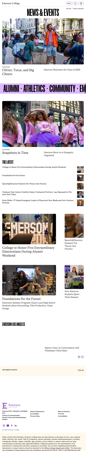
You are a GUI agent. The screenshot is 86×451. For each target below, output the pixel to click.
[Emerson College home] (43, 406)
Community (6, 67)
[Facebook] (11, 425)
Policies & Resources (37, 411)
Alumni (11, 88)
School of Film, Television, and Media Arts (14, 412)
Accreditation (62, 416)
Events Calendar (78, 9)
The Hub (61, 414)
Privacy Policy (35, 416)
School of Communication (11, 415)
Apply (69, 3)
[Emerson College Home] (11, 3)
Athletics (34, 88)
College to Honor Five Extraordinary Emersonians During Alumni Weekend (34, 167)
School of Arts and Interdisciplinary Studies (14, 418)
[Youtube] (8, 425)
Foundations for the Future (13, 175)
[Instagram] (4, 425)
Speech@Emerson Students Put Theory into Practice (24, 184)
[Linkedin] (15, 425)
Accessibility (34, 414)
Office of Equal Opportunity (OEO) (57, 448)
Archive (68, 9)
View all (81, 370)
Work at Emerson (64, 411)
